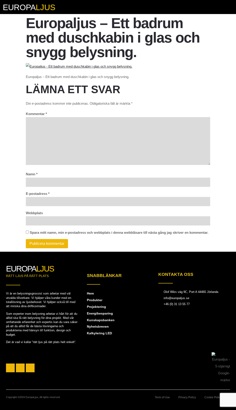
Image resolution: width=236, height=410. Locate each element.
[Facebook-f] (10, 368)
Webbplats (34, 213)
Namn (32, 174)
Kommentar (36, 114)
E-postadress (38, 194)
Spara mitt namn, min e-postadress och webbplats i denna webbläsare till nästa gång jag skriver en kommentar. (119, 232)
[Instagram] (20, 368)
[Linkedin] (30, 368)
